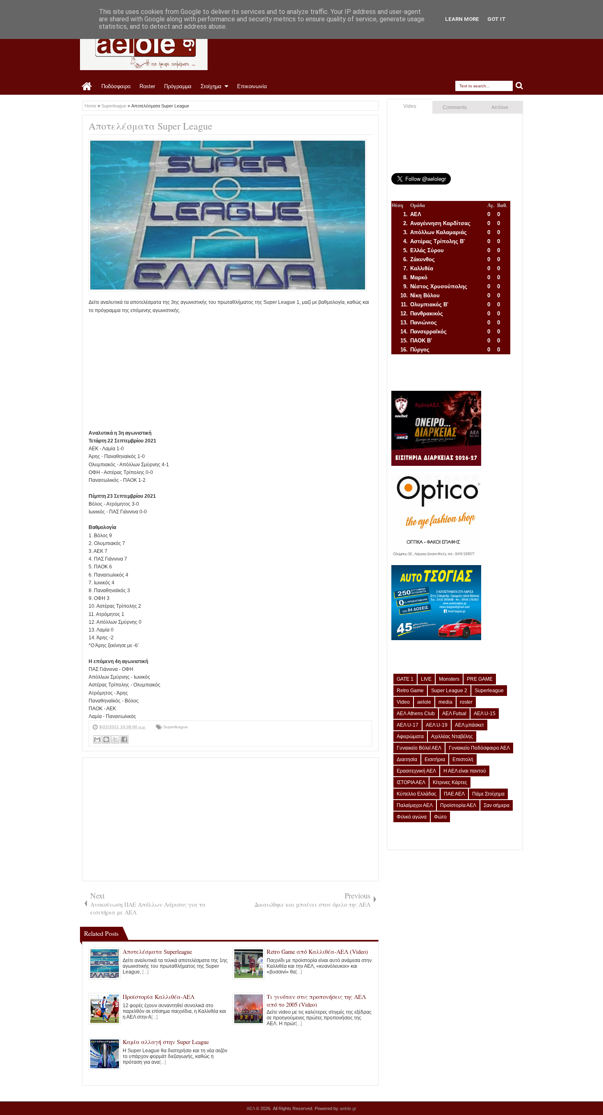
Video (409, 106)
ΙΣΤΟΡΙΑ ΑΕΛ (411, 782)
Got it (496, 19)
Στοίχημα (211, 86)
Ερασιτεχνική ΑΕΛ (416, 771)
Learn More (462, 19)
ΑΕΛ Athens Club (416, 713)
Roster (147, 86)
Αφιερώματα (410, 736)
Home (87, 86)
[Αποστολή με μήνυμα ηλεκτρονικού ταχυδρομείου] (97, 739)
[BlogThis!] (106, 739)
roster (466, 702)
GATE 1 (405, 679)
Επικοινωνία (252, 86)
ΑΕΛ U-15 (485, 713)
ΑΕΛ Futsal (454, 713)
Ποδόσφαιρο (115, 86)
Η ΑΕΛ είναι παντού (464, 771)
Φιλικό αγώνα (412, 817)
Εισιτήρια (435, 759)
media (445, 702)
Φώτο (440, 817)
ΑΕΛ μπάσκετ (469, 725)
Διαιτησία (407, 759)
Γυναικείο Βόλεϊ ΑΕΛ (419, 748)
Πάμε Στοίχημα (488, 794)
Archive (499, 107)
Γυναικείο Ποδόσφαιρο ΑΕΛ (479, 748)
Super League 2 (449, 690)
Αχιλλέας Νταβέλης (452, 736)
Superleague (175, 727)
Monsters (449, 679)
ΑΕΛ (251, 1108)
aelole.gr (348, 1108)
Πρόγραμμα (178, 86)
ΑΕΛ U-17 (407, 725)
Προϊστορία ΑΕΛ (458, 805)
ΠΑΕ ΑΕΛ (454, 794)
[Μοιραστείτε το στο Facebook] (124, 739)
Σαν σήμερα (496, 805)
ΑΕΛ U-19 (437, 725)
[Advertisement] (230, 372)
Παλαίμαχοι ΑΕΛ (415, 805)
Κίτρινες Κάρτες (450, 782)
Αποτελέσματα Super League (150, 125)
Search (519, 85)
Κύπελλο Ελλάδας (416, 794)
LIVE (426, 679)
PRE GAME (480, 679)
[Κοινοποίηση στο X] (115, 739)
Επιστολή (462, 759)
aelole (424, 702)
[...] (145, 972)
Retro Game (410, 690)
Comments (455, 107)
